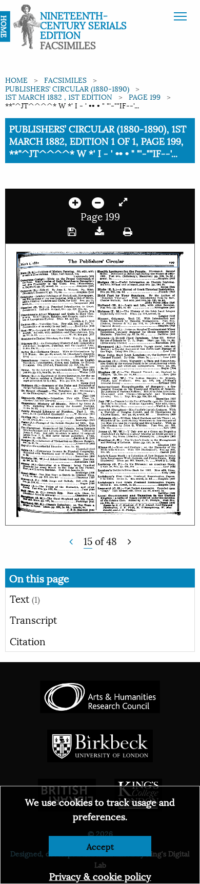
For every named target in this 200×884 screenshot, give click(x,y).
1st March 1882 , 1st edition (58, 96)
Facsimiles (65, 79)
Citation (28, 640)
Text (25, 598)
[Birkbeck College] (100, 744)
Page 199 (145, 96)
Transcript (33, 619)
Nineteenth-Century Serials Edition (83, 24)
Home (16, 79)
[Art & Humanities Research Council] (100, 695)
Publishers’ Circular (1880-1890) (67, 88)
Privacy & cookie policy (100, 875)
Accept (100, 846)
